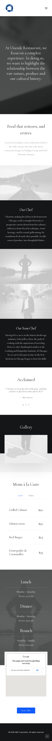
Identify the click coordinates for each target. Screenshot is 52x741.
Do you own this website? (20, 670)
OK (37, 670)
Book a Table (26, 710)
